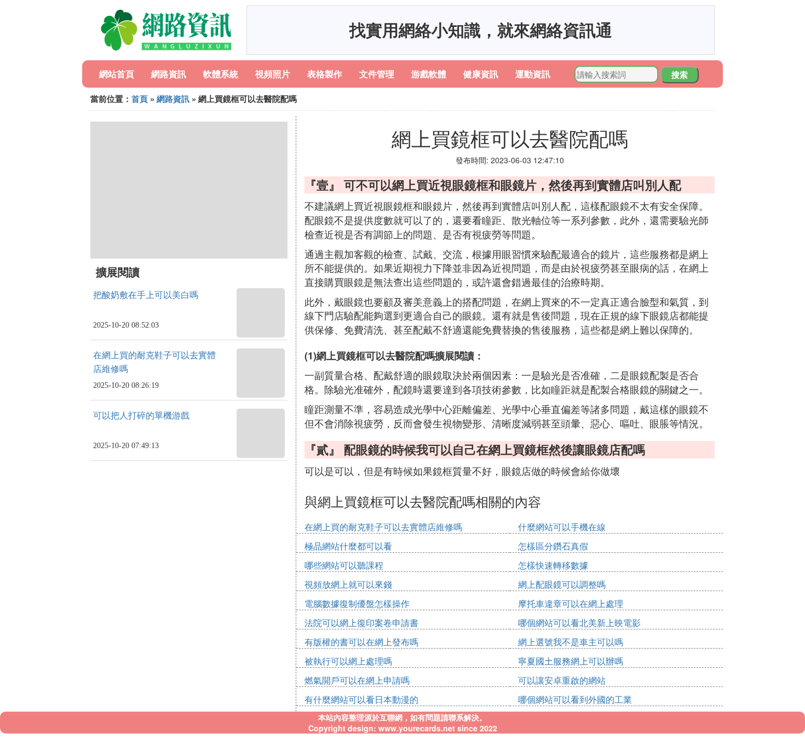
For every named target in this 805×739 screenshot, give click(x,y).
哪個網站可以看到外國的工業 (575, 699)
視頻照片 (272, 73)
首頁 (139, 99)
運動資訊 (532, 73)
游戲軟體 (428, 73)
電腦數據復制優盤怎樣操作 (357, 603)
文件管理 (376, 73)
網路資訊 (168, 73)
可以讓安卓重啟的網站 (562, 680)
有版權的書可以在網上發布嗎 (361, 641)
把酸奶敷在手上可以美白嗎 (145, 295)
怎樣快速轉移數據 (553, 565)
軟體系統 (220, 73)
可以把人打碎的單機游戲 (141, 415)
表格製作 (324, 73)
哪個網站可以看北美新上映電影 (579, 622)
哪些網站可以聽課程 (343, 565)
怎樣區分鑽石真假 (553, 546)
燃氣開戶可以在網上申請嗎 (357, 680)
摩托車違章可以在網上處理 (570, 603)
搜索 (679, 74)
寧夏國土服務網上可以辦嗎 (570, 661)
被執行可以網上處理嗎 (348, 661)
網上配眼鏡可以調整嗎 (562, 584)
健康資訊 (480, 73)
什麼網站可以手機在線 (562, 526)
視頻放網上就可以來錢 (348, 584)
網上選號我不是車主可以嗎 (570, 641)
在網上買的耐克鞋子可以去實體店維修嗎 (383, 526)
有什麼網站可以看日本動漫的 (361, 699)
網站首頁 (116, 73)
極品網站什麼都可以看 (348, 546)
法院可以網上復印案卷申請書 (361, 622)
